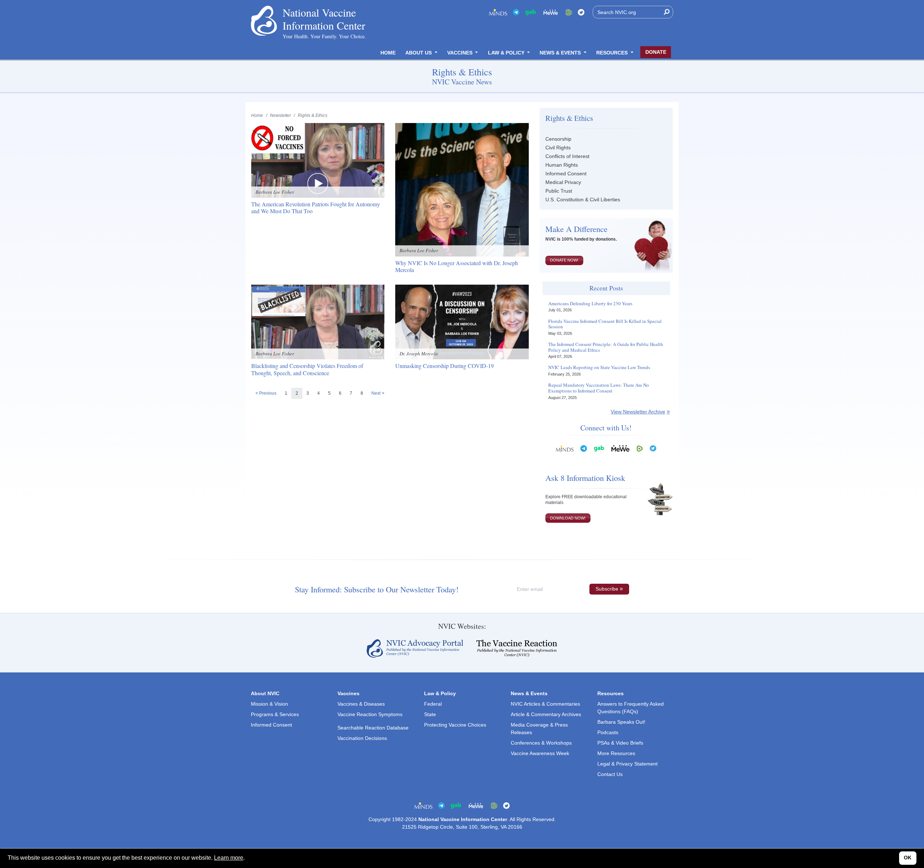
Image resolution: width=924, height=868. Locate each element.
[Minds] (498, 12)
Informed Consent (566, 173)
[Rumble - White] (639, 448)
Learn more (228, 858)
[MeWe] (620, 448)
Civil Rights (558, 147)
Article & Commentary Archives (546, 714)
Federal (433, 704)
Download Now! (567, 518)
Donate (655, 52)
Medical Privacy (563, 182)
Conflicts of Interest (567, 156)
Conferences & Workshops (541, 743)
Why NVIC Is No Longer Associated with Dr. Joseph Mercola (456, 266)
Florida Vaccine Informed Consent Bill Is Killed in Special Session (605, 324)
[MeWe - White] (551, 12)
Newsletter (280, 115)
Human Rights (561, 165)
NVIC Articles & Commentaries (545, 704)
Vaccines (460, 53)
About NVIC (265, 693)
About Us (419, 53)
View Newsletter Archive (638, 412)
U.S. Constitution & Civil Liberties (582, 199)
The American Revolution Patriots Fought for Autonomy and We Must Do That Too (315, 207)
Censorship (558, 139)
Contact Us (610, 774)
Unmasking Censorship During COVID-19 (444, 365)
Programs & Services (275, 714)
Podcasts (607, 732)
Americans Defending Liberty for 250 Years (590, 304)
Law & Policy (507, 53)
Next (375, 393)
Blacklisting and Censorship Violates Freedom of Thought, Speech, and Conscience (307, 369)
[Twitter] (581, 12)
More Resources (616, 753)
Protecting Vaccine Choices (455, 725)
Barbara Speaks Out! (621, 722)
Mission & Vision (269, 704)
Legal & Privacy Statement (627, 764)
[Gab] (530, 12)
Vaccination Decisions (362, 738)
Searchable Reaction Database (373, 728)
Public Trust (558, 191)
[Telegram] (516, 12)
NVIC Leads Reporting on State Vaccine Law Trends (599, 368)
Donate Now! (564, 260)
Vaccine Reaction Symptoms (369, 714)
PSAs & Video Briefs (620, 743)
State (430, 714)
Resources (612, 53)
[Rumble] (569, 12)
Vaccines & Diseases (361, 704)
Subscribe (607, 589)
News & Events (561, 53)
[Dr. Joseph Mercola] (461, 322)
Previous (267, 393)
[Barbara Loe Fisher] (317, 160)
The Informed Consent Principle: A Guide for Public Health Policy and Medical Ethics (605, 347)
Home (388, 53)
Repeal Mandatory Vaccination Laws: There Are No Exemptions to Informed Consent (598, 388)
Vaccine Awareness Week (540, 753)
